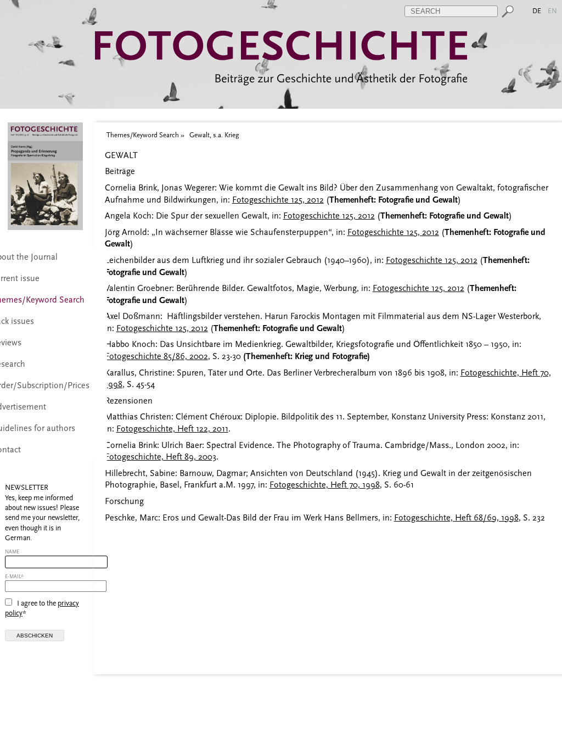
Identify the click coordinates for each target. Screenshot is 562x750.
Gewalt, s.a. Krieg (214, 135)
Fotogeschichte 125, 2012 (278, 200)
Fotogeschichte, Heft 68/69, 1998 (456, 518)
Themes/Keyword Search (142, 135)
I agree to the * (42, 608)
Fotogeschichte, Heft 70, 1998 (324, 485)
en (553, 11)
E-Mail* (14, 576)
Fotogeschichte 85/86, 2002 (156, 356)
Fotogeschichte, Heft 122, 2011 (172, 429)
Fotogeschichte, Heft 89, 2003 (160, 457)
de (537, 11)
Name (12, 551)
